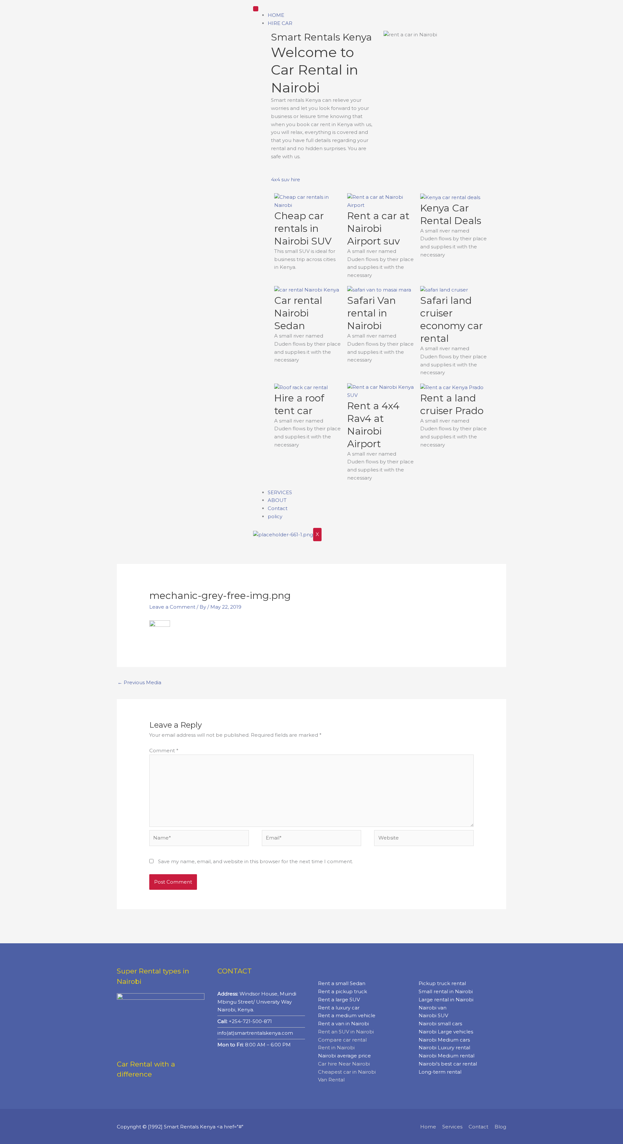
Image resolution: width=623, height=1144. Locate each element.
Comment (163, 750)
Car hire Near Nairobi (344, 1064)
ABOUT (277, 500)
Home (428, 1127)
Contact (277, 508)
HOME (276, 15)
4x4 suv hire (285, 179)
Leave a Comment (172, 607)
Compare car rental (342, 1040)
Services (452, 1127)
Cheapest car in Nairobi (347, 1072)
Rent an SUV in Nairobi (346, 1032)
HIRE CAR (280, 23)
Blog (500, 1127)
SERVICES (280, 492)
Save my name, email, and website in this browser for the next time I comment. (255, 861)
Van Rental (331, 1080)
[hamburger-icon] (255, 8)
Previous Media (139, 682)
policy (275, 516)
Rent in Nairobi (336, 1047)
